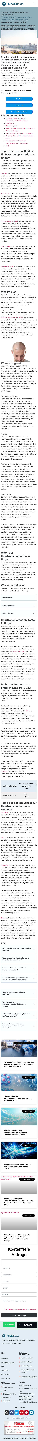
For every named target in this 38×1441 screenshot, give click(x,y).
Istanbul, (4, 771)
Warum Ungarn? (11, 126)
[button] (34, 3)
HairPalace (5, 173)
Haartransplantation (18, 651)
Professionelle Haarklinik (9, 221)
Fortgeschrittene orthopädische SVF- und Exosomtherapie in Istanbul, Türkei (18, 1167)
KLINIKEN (19, 105)
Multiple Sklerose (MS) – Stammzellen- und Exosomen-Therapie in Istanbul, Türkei (15, 1133)
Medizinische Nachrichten (19, 12)
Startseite (4, 12)
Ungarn (3, 837)
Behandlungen (6, 14)
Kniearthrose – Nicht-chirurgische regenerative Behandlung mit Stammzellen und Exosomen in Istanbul (17, 1238)
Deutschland (5, 865)
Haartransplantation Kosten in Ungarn (19, 133)
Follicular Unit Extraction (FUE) (12, 317)
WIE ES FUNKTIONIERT (19, 112)
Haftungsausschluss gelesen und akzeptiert (21, 1309)
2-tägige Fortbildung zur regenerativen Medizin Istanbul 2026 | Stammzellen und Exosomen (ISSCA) (19, 1064)
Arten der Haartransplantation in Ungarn (20, 128)
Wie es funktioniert (12, 131)
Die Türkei (4, 812)
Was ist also (10, 123)
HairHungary (5, 246)
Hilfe (2, 1353)
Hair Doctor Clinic (7, 266)
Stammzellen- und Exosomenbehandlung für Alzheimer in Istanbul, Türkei (18, 1098)
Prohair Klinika (6, 193)
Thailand (4, 918)
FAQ (7, 146)
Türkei (27, 711)
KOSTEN (19, 99)
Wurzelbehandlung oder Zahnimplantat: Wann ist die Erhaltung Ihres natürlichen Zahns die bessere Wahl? (18, 1202)
